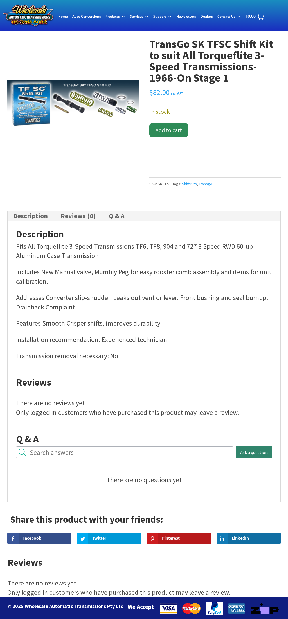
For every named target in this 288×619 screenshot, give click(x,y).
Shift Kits (189, 183)
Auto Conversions (86, 17)
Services (136, 17)
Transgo (205, 183)
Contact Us (226, 17)
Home (63, 17)
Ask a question (254, 452)
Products (112, 17)
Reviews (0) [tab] (78, 215)
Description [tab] (30, 215)
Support (159, 17)
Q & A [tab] (117, 215)
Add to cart (169, 129)
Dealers (207, 17)
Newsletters (186, 17)
